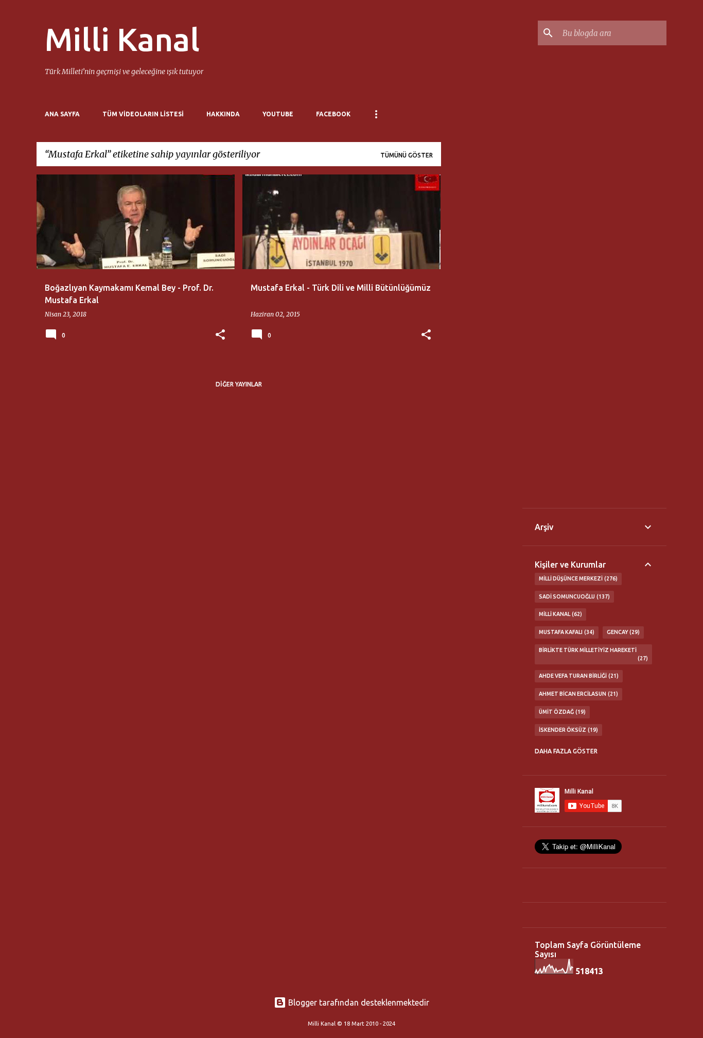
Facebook (333, 114)
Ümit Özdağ (561, 712)
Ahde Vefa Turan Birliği (578, 676)
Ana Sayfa (62, 114)
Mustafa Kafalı (565, 632)
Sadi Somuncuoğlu (573, 596)
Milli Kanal (122, 39)
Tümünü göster (406, 155)
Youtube (277, 114)
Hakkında (223, 114)
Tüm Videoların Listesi (143, 114)
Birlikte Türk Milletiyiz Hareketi (592, 654)
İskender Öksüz (567, 730)
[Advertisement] (482, 328)
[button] (220, 335)
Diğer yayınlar (239, 384)
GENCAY (622, 632)
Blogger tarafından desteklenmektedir (357, 1002)
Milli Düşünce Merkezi (577, 578)
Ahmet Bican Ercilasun (577, 694)
